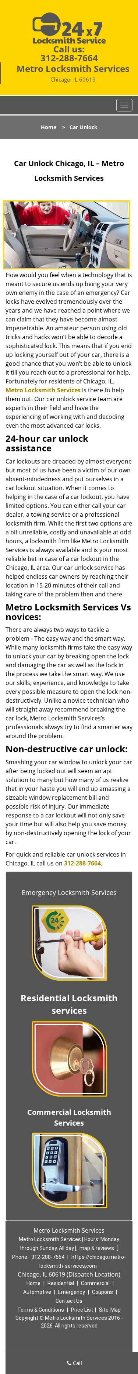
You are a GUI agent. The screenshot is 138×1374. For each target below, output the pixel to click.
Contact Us (69, 1301)
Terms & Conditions (40, 1310)
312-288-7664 (69, 58)
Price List (82, 1310)
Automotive (37, 1292)
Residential (60, 1283)
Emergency (71, 1292)
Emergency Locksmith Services (69, 892)
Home (48, 127)
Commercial (95, 1283)
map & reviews (97, 1248)
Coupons (102, 1292)
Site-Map (110, 1310)
